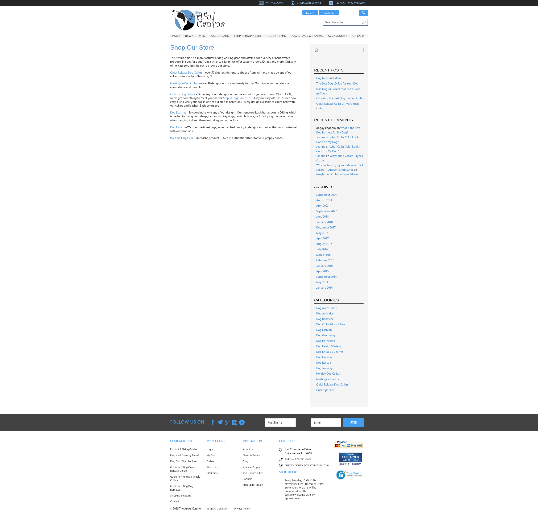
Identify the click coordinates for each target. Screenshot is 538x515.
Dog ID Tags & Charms (307, 35)
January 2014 (324, 287)
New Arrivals (195, 35)
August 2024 (324, 200)
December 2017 (326, 227)
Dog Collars (219, 35)
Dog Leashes (276, 35)
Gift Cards (212, 473)
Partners (247, 479)
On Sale (358, 35)
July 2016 (322, 249)
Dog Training (324, 368)
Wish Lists (212, 467)
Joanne (320, 137)
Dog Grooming (325, 335)
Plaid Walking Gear (181, 138)
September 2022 (326, 211)
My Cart (211, 455)
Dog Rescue (323, 362)
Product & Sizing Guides (183, 449)
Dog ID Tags (177, 127)
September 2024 (326, 195)
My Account (274, 3)
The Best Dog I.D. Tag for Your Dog (337, 83)
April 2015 (322, 271)
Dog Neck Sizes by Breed (184, 455)
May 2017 (322, 233)
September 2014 (326, 277)
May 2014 (322, 282)
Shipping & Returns (181, 495)
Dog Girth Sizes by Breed (184, 461)
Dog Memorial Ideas (328, 78)
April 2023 (322, 205)
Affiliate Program (252, 467)
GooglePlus (227, 422)
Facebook (213, 422)
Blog (245, 461)
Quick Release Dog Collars (186, 72)
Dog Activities (325, 313)
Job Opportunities (253, 473)
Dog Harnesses (325, 341)
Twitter (220, 422)
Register (329, 12)
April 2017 (322, 238)
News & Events (251, 455)
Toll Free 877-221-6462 (298, 459)
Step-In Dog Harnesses (237, 98)
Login (310, 12)
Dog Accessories (326, 308)
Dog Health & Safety (328, 346)
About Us (248, 449)
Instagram (234, 422)
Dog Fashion (324, 330)
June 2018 (322, 216)
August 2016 (324, 244)
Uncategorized (325, 390)
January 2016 (324, 266)
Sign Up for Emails (253, 485)
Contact (174, 501)
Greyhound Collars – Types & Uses (337, 174)
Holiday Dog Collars (328, 373)
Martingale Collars (327, 379)
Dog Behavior (324, 319)
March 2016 (323, 255)
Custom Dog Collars (182, 94)
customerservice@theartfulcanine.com (307, 465)
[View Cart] (360, 12)
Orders (210, 461)
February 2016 (325, 260)
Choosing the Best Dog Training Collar (339, 98)
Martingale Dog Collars (184, 83)
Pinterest (242, 422)
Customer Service (309, 3)
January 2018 (324, 222)
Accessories (338, 35)
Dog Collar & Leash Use (330, 324)
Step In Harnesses (248, 35)
